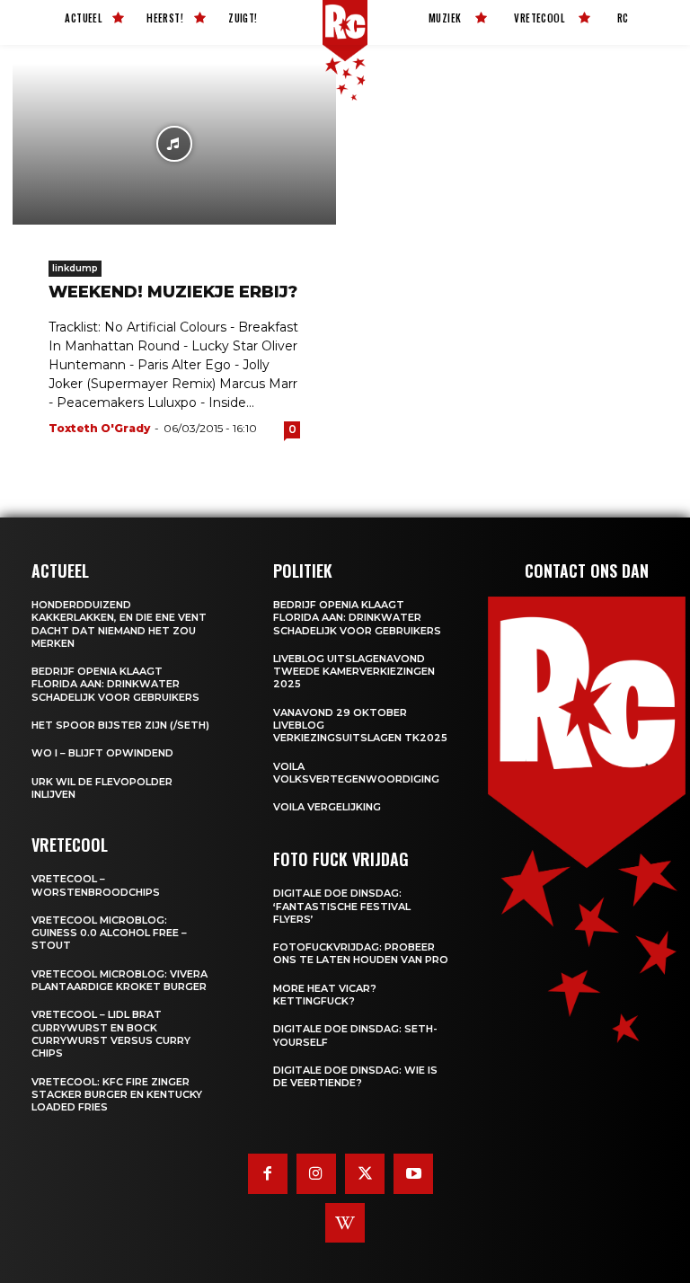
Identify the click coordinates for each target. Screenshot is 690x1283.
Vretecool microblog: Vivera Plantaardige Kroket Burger (119, 980)
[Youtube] (413, 1173)
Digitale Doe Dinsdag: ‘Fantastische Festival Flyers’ (342, 906)
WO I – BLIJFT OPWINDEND (102, 753)
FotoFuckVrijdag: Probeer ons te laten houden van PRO (360, 953)
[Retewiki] (345, 1223)
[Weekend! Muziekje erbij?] (174, 144)
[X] (365, 1173)
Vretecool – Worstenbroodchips (95, 885)
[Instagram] (316, 1173)
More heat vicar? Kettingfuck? (324, 994)
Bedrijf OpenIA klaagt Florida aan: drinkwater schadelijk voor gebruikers (115, 684)
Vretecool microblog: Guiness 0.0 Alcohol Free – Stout (109, 933)
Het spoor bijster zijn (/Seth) (120, 725)
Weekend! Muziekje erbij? (173, 292)
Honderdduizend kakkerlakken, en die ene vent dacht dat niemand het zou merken (119, 624)
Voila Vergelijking (327, 807)
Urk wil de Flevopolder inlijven (101, 788)
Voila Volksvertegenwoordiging (356, 772)
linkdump (75, 268)
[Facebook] (268, 1173)
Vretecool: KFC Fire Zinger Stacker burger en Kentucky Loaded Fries (116, 1094)
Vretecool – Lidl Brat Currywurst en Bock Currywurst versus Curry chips (110, 1033)
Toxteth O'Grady (99, 428)
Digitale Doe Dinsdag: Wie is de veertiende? (355, 1076)
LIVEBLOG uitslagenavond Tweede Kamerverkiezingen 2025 (354, 671)
